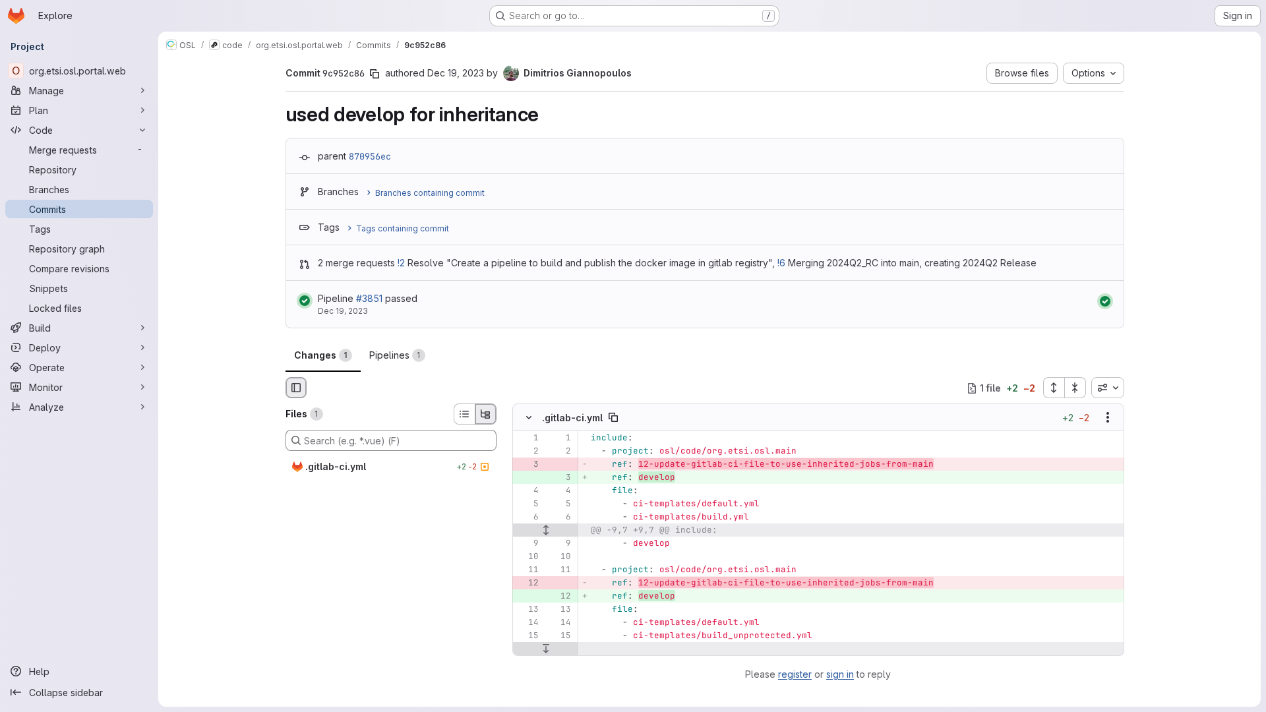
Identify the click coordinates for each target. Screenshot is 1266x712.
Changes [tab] (320, 355)
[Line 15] (527, 636)
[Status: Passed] (305, 301)
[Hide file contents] (529, 418)
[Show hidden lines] (545, 530)
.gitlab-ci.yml (572, 417)
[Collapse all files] (1075, 387)
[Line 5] (527, 504)
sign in (840, 674)
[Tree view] (486, 414)
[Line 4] (527, 491)
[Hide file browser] (296, 387)
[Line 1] (527, 438)
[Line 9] (527, 543)
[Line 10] (527, 557)
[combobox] (1107, 387)
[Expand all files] (1053, 387)
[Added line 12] (560, 596)
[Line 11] (527, 570)
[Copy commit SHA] (374, 74)
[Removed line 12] (527, 583)
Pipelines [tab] (395, 355)
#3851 (369, 298)
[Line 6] (527, 517)
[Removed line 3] (527, 464)
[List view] (464, 414)
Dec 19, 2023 (455, 72)
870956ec (370, 156)
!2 (401, 262)
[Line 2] (527, 451)
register (795, 674)
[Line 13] (527, 609)
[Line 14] (527, 623)
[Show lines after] (545, 649)
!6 (781, 262)
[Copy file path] (613, 418)
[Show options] (1108, 418)
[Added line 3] (560, 478)
